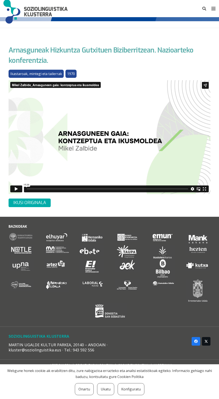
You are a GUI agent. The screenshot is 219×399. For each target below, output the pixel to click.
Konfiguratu (131, 389)
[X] (206, 341)
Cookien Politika (130, 376)
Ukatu (106, 389)
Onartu (84, 389)
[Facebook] (196, 341)
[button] (204, 9)
